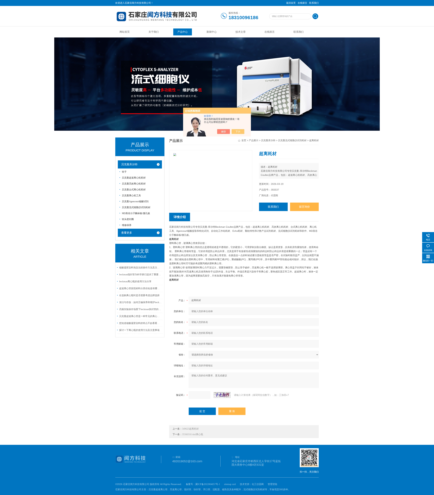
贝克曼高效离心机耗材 (134, 183)
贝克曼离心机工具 (131, 195)
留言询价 (304, 206)
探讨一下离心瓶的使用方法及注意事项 (139, 330)
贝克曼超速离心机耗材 (134, 177)
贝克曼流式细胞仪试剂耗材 (136, 207)
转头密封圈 (128, 219)
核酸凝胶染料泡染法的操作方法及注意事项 (140, 267)
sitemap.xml (230, 484)
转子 (124, 172)
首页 (243, 140)
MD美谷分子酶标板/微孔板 (136, 213)
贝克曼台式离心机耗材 (134, 189)
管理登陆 (272, 484)
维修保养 (126, 225)
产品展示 (253, 140)
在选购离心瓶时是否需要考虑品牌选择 (139, 295)
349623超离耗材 (190, 429)
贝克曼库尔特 (129, 164)
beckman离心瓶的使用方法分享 (135, 281)
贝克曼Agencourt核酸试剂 (135, 201)
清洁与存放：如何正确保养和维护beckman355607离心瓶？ (140, 302)
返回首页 (291, 3)
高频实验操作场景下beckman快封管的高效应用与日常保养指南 (140, 309)
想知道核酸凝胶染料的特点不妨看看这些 (140, 323)
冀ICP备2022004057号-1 (207, 484)
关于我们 (154, 32)
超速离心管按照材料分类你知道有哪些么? (140, 288)
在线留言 (302, 3)
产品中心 (182, 32)
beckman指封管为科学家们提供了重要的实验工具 (140, 274)
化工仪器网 (258, 484)
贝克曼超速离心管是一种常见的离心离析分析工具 (140, 316)
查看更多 (126, 232)
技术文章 (240, 32)
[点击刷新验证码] (222, 395)
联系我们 (314, 3)
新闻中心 (211, 32)
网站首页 (125, 32)
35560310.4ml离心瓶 (192, 434)
